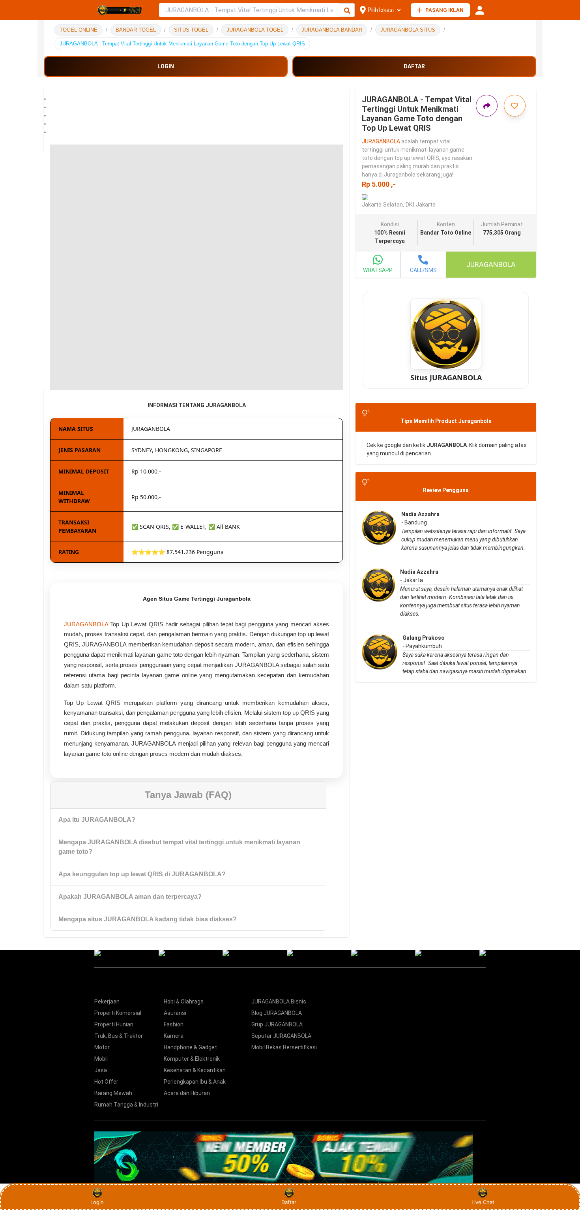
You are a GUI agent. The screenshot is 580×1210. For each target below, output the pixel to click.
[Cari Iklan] (347, 10)
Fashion (173, 1024)
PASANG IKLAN (444, 10)
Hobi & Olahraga (184, 1001)
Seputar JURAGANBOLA (281, 1036)
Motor (102, 1047)
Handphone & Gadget (190, 1047)
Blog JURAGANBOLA (276, 1013)
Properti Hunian (113, 1024)
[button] (196, 99)
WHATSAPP (378, 270)
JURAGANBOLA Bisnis (278, 1001)
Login (97, 1202)
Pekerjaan (107, 1001)
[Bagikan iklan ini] (487, 105)
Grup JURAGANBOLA (277, 1024)
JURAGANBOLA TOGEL (254, 30)
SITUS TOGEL (191, 30)
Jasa (100, 1070)
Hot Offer (106, 1081)
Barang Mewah (113, 1093)
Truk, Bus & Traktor (118, 1036)
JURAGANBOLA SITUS (407, 30)
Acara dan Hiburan (187, 1093)
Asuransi (175, 1013)
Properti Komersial (117, 1013)
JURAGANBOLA (86, 624)
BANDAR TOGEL (136, 30)
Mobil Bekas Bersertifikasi (284, 1047)
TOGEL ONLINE (78, 30)
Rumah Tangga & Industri (126, 1104)
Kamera (173, 1036)
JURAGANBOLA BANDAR (331, 30)
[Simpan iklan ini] (515, 105)
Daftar (288, 1202)
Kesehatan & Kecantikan (195, 1070)
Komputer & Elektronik (192, 1059)
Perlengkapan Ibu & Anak (195, 1081)
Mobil (101, 1059)
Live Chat (482, 1202)
